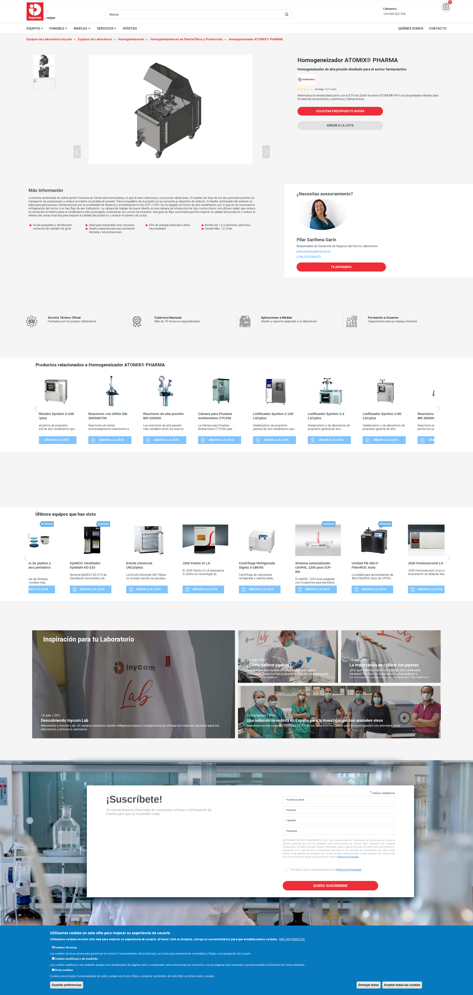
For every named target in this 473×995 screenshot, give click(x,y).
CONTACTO (437, 28)
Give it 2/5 (302, 89)
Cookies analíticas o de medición (76, 958)
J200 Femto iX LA (196, 563)
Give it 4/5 (308, 89)
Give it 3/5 (305, 89)
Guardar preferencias (66, 984)
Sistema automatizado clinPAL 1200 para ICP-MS (313, 567)
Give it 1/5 (299, 89)
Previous (36, 411)
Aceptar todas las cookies (402, 984)
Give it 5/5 (311, 89)
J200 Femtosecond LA (425, 563)
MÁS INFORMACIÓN (292, 939)
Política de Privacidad (348, 857)
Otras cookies (63, 969)
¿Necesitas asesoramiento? (325, 193)
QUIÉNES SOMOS (410, 28)
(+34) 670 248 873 (309, 256)
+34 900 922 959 (394, 14)
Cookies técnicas (65, 947)
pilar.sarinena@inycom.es (314, 251)
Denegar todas (368, 984)
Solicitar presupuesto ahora (340, 111)
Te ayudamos (341, 267)
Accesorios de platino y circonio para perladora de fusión (32, 567)
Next (439, 411)
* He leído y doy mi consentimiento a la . (325, 869)
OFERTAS (130, 28)
